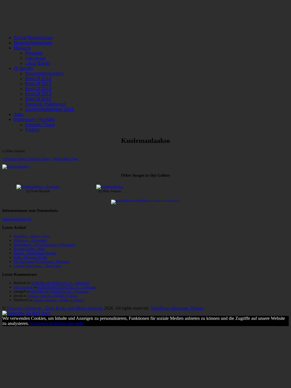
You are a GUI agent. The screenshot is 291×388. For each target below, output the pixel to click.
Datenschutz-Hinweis (16, 219)
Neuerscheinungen (33, 42)
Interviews (35, 58)
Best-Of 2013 (38, 93)
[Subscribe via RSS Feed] (26, 313)
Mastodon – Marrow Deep (32, 236)
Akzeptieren (40, 323)
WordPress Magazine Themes (177, 308)
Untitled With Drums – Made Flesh (37, 266)
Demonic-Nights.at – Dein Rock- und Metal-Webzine (55, 308)
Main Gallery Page (65, 159)
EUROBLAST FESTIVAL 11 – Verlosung (60, 283)
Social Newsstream (33, 37)
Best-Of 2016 (38, 78)
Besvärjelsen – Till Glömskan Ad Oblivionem (44, 245)
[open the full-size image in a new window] (15, 166)
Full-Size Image (38, 159)
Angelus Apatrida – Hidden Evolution (52, 296)
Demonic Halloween (45, 104)
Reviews (34, 53)
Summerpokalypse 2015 (49, 109)
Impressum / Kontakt (34, 119)
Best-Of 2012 (38, 99)
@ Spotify (23, 68)
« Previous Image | (15, 159)
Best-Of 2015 (38, 83)
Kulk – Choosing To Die (30, 257)
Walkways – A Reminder (30, 240)
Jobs (18, 114)
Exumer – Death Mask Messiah (35, 253)
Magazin (22, 47)
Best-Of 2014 (38, 88)
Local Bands (37, 63)
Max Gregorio (23, 287)
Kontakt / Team (40, 124)
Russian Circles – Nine (29, 249)
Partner (32, 129)
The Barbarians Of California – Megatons (42, 262)
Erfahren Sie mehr (67, 323)
